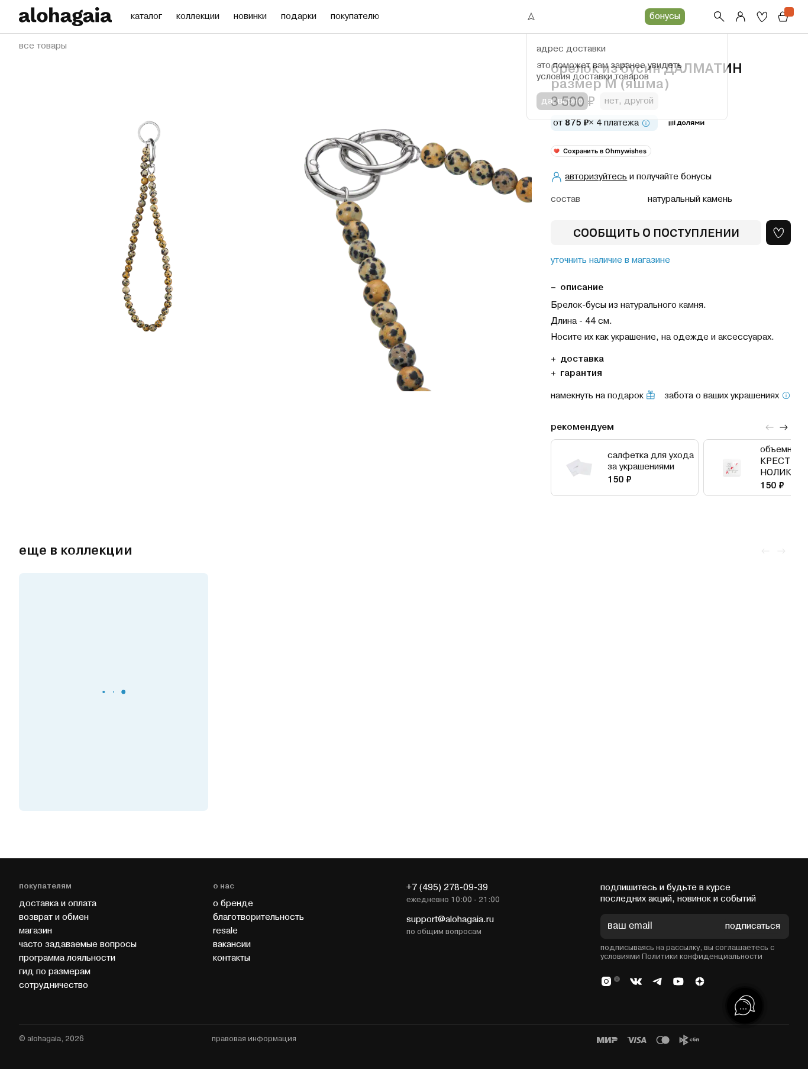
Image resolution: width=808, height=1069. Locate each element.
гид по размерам (55, 971)
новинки (250, 16)
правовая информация (254, 1038)
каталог (146, 16)
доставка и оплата (57, 903)
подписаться (752, 926)
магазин (35, 931)
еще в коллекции (75, 551)
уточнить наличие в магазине (610, 260)
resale (225, 931)
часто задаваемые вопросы (78, 944)
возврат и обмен (54, 917)
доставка (582, 359)
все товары (43, 46)
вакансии (232, 944)
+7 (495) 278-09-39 (447, 887)
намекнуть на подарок (597, 396)
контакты (231, 958)
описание (581, 287)
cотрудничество (53, 985)
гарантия (581, 373)
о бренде (233, 903)
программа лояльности (67, 958)
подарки (298, 16)
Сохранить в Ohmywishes (605, 151)
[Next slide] (784, 427)
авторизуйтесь (596, 177)
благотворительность (258, 917)
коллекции (197, 16)
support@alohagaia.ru (450, 919)
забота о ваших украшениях (721, 396)
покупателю (355, 16)
